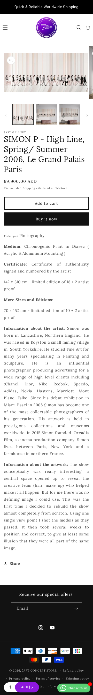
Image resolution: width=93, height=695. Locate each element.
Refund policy (73, 670)
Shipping (29, 188)
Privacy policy (19, 678)
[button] (5, 27)
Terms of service (48, 678)
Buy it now (46, 219)
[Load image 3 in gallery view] (69, 114)
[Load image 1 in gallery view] (23, 114)
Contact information (49, 686)
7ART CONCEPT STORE (40, 670)
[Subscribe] (76, 608)
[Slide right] (87, 115)
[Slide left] (5, 115)
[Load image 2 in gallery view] (46, 114)
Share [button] (15, 563)
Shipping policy (77, 678)
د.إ (27, 687)
